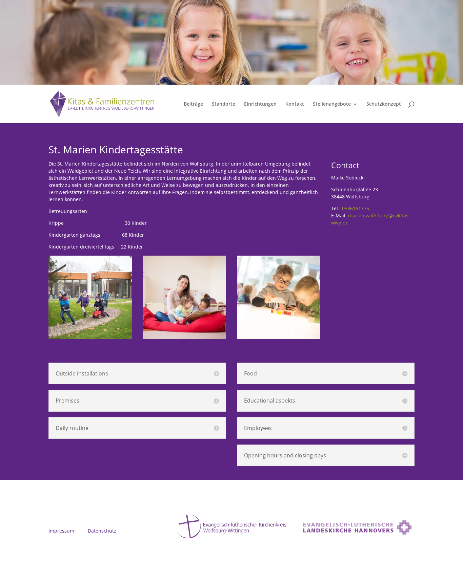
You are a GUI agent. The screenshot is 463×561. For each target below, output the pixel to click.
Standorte (223, 104)
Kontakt (294, 104)
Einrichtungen (260, 104)
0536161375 (355, 208)
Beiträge (193, 104)
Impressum (61, 530)
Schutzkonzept (383, 104)
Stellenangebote (332, 104)
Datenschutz (102, 530)
